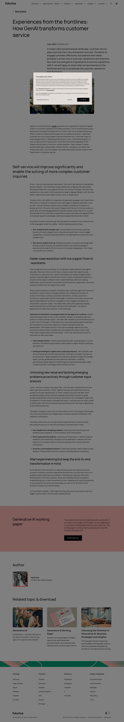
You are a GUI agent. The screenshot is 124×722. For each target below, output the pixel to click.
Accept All (83, 99)
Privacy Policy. (50, 90)
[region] (62, 88)
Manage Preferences (43, 99)
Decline (70, 99)
